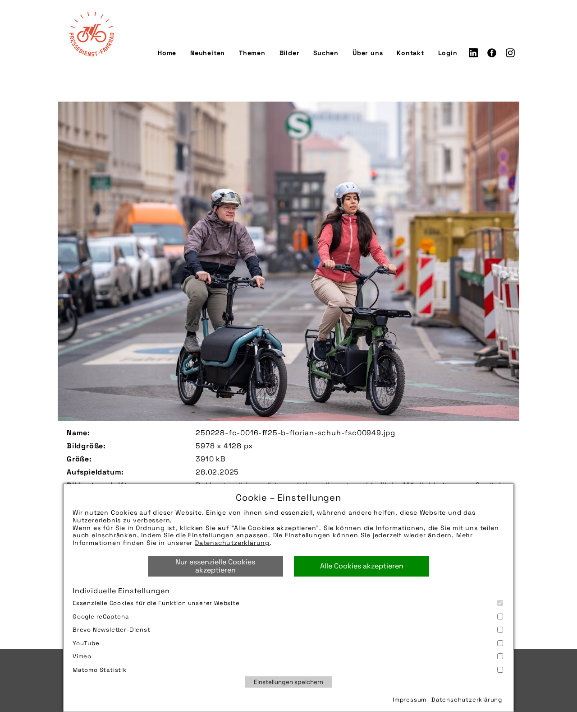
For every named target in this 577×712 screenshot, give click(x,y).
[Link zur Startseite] (91, 34)
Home (167, 53)
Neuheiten (207, 53)
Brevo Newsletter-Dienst (112, 629)
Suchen (326, 53)
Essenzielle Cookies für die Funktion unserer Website (156, 603)
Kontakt (410, 53)
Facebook (491, 52)
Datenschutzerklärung (232, 543)
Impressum (409, 699)
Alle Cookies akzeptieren (361, 566)
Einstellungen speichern (288, 682)
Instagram (510, 52)
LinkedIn (473, 52)
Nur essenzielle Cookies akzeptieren (215, 566)
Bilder (289, 53)
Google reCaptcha (101, 616)
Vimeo (82, 656)
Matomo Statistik (100, 670)
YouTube (86, 643)
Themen (252, 53)
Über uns (368, 53)
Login (448, 53)
